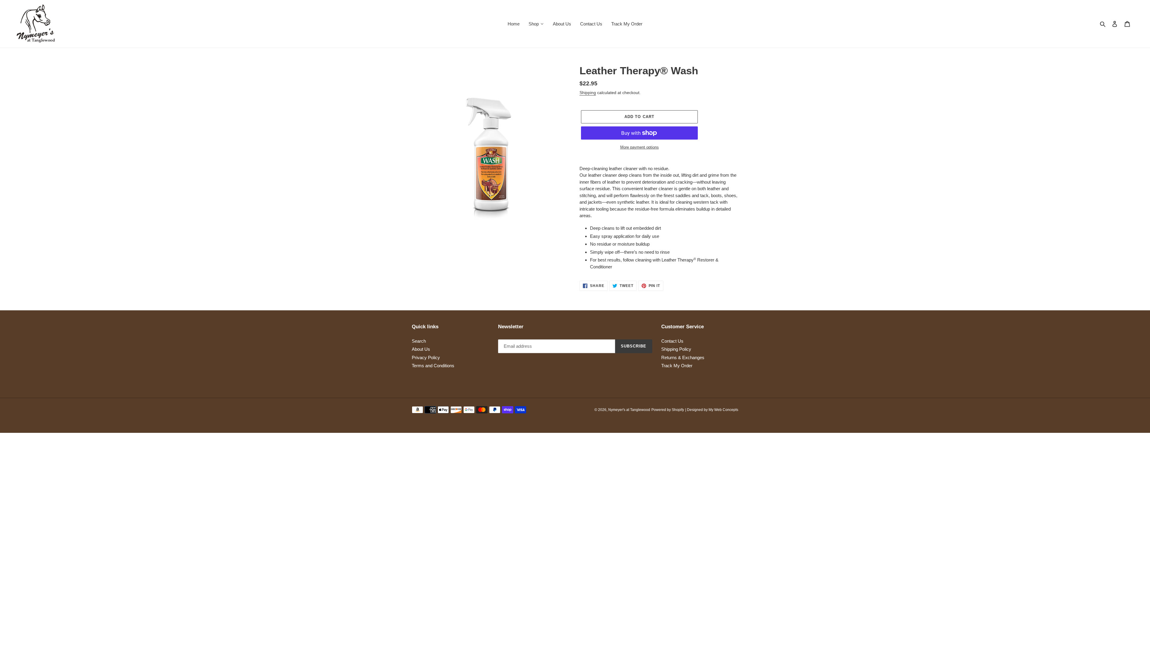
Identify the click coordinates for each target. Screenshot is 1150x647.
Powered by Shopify (667, 410)
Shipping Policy (676, 349)
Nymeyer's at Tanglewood (629, 410)
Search (419, 341)
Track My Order (676, 365)
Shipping (587, 92)
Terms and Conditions (433, 365)
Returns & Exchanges (682, 357)
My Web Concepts (723, 410)
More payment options (639, 147)
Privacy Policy (426, 357)
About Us (421, 349)
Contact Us (672, 341)
